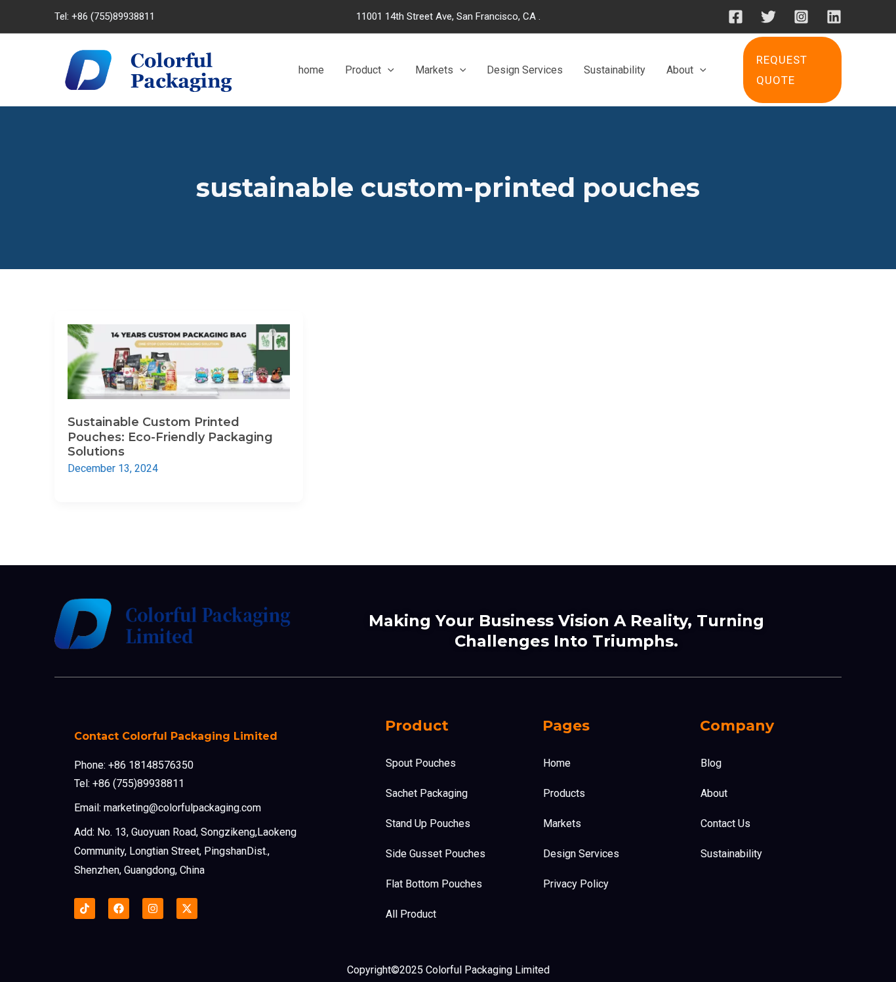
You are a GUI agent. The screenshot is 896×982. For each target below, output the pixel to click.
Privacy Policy (576, 884)
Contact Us (725, 823)
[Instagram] (801, 16)
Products (564, 793)
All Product (411, 914)
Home (557, 763)
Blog (711, 763)
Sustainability (731, 853)
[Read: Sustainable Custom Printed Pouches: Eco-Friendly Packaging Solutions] (179, 361)
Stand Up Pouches (428, 823)
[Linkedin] (834, 16)
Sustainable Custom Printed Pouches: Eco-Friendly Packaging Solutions (170, 436)
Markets (562, 823)
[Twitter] (768, 16)
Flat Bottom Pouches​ (434, 884)
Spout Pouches (421, 763)
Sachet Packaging (427, 793)
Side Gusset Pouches (435, 853)
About (714, 793)
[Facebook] (735, 16)
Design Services (581, 853)
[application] (387, 70)
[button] (792, 70)
